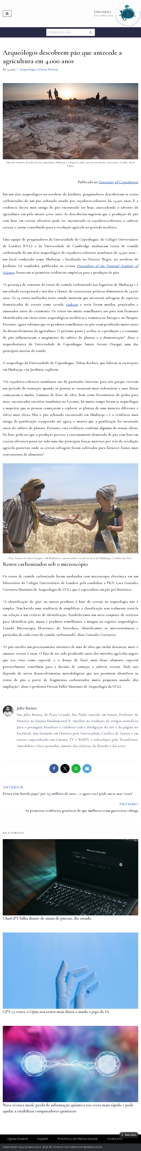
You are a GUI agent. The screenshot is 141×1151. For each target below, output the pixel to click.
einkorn (72, 304)
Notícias (53, 69)
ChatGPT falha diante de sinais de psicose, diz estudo (47, 918)
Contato (115, 1139)
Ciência (41, 69)
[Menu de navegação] (7, 13)
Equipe (42, 1139)
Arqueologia (27, 69)
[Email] (87, 768)
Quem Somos (18, 1139)
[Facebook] (54, 768)
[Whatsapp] (76, 768)
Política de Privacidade (78, 1139)
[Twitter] (65, 768)
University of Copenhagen (118, 182)
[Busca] (91, 32)
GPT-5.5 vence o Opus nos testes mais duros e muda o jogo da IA (56, 1011)
